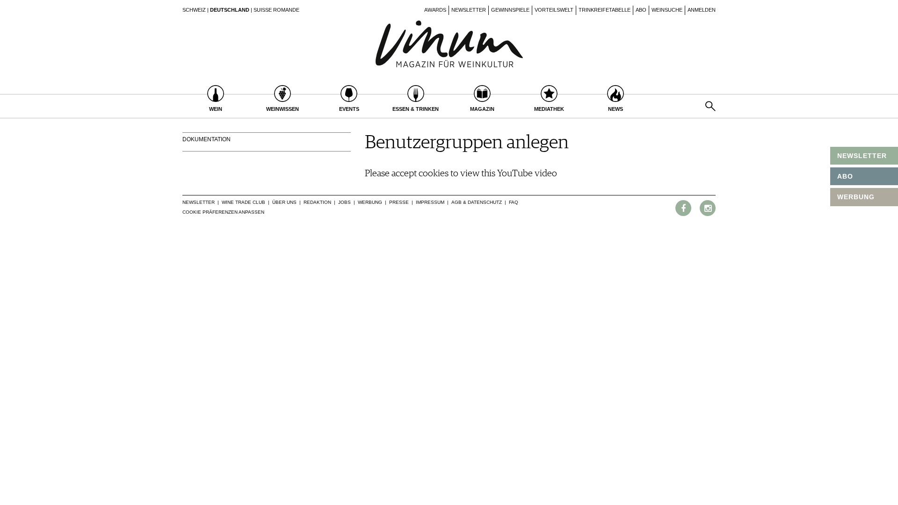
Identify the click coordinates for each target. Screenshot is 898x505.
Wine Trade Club (243, 202)
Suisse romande (276, 10)
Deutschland (229, 10)
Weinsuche (667, 10)
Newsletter (468, 10)
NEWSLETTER (862, 155)
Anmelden (702, 10)
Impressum (430, 202)
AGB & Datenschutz (476, 202)
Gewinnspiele (510, 10)
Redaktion (317, 202)
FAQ (513, 202)
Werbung (370, 202)
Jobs (344, 202)
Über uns (284, 202)
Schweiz (194, 10)
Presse (399, 202)
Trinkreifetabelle (604, 10)
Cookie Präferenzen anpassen (223, 212)
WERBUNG (856, 197)
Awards (435, 10)
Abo (641, 10)
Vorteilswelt (554, 10)
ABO (845, 176)
